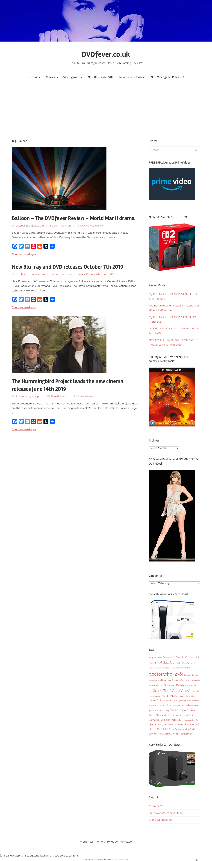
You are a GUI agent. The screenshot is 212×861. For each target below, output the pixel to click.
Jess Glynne (180, 701)
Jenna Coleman (161, 700)
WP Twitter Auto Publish (94, 860)
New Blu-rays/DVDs (100, 77)
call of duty (164, 662)
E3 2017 (178, 680)
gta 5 (195, 691)
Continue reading (23, 254)
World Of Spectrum (161, 819)
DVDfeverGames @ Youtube (166, 812)
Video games (71, 77)
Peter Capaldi (183, 710)
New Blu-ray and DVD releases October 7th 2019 (67, 267)
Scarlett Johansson (185, 720)
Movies (50, 77)
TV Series (34, 77)
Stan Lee (158, 724)
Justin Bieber (160, 705)
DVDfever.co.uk (106, 54)
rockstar (177, 715)
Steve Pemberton (179, 729)
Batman (169, 657)
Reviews (100, 225)
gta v (160, 696)
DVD (82, 225)
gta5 (152, 696)
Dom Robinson (62, 225)
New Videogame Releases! (167, 77)
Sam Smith (191, 715)
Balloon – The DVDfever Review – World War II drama (73, 218)
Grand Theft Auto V (171, 691)
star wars (191, 724)
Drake (166, 680)
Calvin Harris (183, 663)
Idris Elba (172, 696)
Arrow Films (156, 806)
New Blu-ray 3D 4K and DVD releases (101, 274)
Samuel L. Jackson (162, 719)
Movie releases (85, 396)
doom (156, 680)
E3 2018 (190, 680)
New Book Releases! (132, 77)
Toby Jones (164, 734)
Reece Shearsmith (160, 715)
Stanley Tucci (174, 724)
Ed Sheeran (171, 685)
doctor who (166, 674)
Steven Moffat (159, 729)
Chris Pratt (168, 668)
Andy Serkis (155, 657)
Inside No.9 (187, 696)
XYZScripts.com (121, 860)
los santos (175, 705)
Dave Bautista (182, 668)
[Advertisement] (106, 110)
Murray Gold (161, 710)
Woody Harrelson (182, 733)
